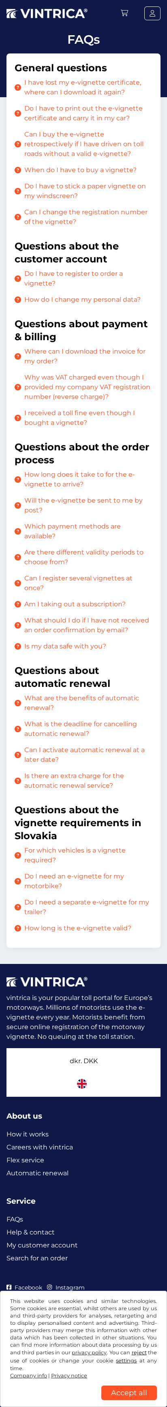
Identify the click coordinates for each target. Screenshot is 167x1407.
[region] (83, 1401)
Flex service (25, 1160)
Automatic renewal (37, 1173)
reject (139, 1352)
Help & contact (30, 1232)
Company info (28, 1376)
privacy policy (89, 1352)
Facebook (28, 1287)
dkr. (84, 1061)
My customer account (42, 1245)
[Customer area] (152, 13)
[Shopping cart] (124, 13)
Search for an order (37, 1258)
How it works (27, 1134)
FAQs (14, 1219)
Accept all (129, 1392)
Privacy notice (69, 1376)
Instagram (70, 1287)
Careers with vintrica (39, 1147)
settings (126, 1361)
